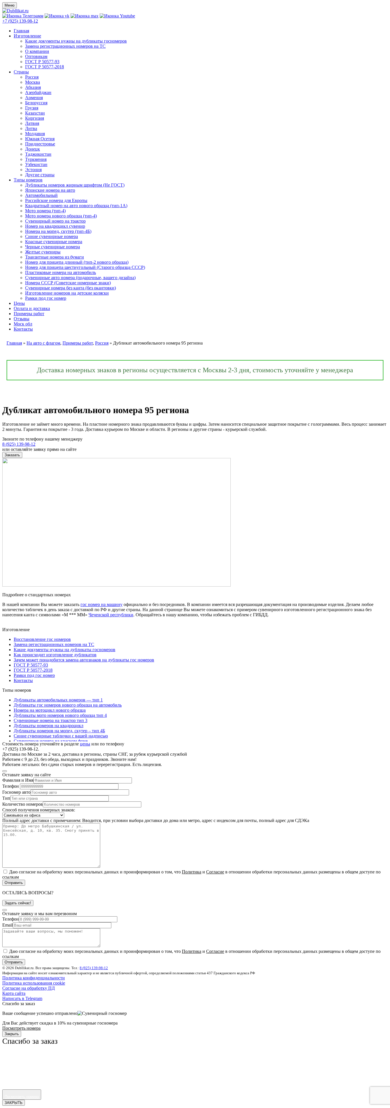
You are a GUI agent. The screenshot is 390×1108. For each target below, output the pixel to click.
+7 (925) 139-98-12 (20, 21)
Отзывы (21, 318)
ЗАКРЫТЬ (14, 1103)
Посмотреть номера (21, 1028)
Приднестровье (40, 143)
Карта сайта (13, 993)
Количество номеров (22, 804)
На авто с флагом (43, 343)
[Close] (4, 771)
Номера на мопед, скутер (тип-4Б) (58, 231)
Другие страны (40, 174)
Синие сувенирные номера (51, 236)
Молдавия (35, 133)
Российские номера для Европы (56, 200)
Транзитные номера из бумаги (54, 257)
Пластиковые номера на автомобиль (60, 272)
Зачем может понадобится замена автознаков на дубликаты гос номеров (84, 659)
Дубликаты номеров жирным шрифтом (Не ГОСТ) (74, 185)
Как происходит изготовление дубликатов (55, 654)
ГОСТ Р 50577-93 (42, 61)
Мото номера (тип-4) (45, 210)
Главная (21, 30)
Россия (32, 77)
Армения (34, 97)
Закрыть (12, 1034)
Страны (21, 71)
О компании (37, 51)
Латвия (32, 123)
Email (7, 925)
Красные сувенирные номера (53, 241)
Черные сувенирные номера (52, 246)
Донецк (32, 149)
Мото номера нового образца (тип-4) (61, 215)
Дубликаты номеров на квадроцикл (48, 725)
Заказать (12, 455)
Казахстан (35, 113)
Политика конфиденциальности (33, 977)
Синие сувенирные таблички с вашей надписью (61, 735)
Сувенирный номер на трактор (55, 221)
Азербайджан (38, 92)
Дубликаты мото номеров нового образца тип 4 (60, 715)
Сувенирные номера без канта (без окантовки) (70, 287)
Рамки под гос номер (45, 298)
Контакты (23, 329)
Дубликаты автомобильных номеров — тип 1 (58, 699)
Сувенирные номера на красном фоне (51, 741)
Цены (19, 303)
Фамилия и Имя (17, 780)
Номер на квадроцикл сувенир (55, 226)
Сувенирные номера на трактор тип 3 (50, 720)
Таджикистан (38, 154)
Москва (32, 82)
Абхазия (33, 87)
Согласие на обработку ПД (28, 988)
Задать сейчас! (18, 903)
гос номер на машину (101, 604)
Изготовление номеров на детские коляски (67, 293)
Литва (31, 128)
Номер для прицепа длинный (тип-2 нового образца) (76, 262)
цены (85, 743)
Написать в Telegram (22, 998)
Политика (191, 871)
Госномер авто (16, 792)
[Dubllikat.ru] (15, 10)
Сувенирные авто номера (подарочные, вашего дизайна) (80, 277)
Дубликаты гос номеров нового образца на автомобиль (68, 705)
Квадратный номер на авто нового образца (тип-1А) (76, 205)
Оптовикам (36, 56)
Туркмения (36, 159)
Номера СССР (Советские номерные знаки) (68, 282)
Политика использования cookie (33, 983)
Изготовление (27, 35)
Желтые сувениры (43, 251)
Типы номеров (28, 179)
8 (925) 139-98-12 (94, 968)
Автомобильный (41, 195)
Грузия (31, 107)
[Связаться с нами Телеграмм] (22, 15)
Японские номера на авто (50, 190)
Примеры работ (29, 313)
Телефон (10, 786)
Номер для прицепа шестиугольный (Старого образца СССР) (85, 267)
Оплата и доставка (32, 308)
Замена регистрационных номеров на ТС (65, 46)
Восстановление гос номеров (42, 639)
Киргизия (34, 118)
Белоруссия (36, 102)
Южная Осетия (40, 138)
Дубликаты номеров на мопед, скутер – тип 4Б (59, 730)
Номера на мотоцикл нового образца (50, 710)
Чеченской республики (111, 614)
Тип (6, 798)
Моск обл (23, 323)
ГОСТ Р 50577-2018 (44, 66)
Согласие (215, 871)
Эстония (33, 169)
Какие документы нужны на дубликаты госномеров (76, 41)
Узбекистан (36, 164)
